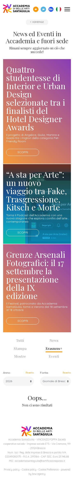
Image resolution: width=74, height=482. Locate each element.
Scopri (22, 152)
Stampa (20, 348)
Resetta (30, 372)
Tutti (20, 340)
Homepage (38, 22)
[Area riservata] (43, 9)
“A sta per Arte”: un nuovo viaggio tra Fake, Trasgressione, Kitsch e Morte (36, 191)
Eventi (54, 356)
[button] (35, 9)
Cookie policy (29, 469)
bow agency (38, 473)
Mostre (20, 356)
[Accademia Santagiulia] (16, 9)
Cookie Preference (49, 469)
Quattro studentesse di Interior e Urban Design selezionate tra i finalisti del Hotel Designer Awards (36, 98)
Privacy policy (12, 469)
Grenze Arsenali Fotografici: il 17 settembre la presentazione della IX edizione (35, 275)
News (54, 340)
